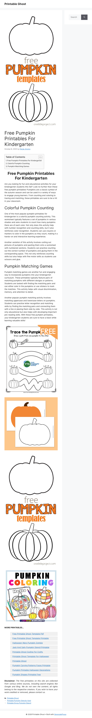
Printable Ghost (15, 4)
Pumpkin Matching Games (18, 166)
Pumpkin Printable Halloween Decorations (31, 670)
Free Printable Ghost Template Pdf (28, 634)
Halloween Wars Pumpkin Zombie (27, 643)
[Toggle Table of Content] (39, 157)
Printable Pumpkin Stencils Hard (19, 701)
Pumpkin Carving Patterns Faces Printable (31, 665)
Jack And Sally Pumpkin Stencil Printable (30, 647)
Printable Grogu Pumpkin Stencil (19, 703)
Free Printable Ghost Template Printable (30, 638)
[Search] (84, 17)
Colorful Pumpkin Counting (19, 163)
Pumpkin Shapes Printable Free (26, 674)
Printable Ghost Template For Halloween (30, 656)
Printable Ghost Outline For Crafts (27, 652)
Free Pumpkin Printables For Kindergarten (24, 160)
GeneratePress (60, 714)
